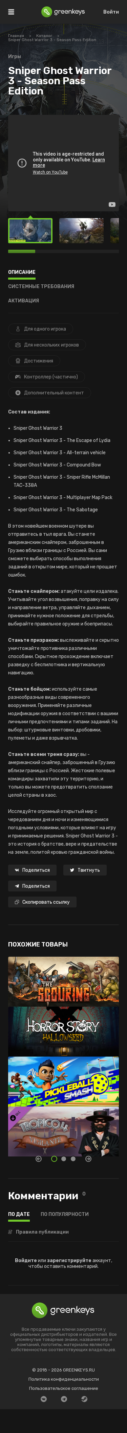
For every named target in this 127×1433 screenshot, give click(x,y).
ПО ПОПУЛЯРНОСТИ (65, 1214)
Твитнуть (89, 870)
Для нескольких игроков (51, 345)
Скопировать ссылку (46, 902)
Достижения (38, 361)
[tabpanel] (63, 1056)
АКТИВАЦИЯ (23, 301)
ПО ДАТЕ (19, 1214)
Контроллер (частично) (51, 377)
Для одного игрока (45, 329)
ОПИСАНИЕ (22, 272)
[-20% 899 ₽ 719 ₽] (63, 978)
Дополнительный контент (54, 393)
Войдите (26, 1260)
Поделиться (36, 870)
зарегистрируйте (69, 1260)
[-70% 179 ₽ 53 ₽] (63, 1128)
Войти (111, 12)
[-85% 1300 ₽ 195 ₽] (63, 1078)
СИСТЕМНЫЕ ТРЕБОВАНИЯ (41, 286)
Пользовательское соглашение (63, 1388)
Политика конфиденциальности (63, 1379)
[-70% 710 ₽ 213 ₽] (63, 1028)
